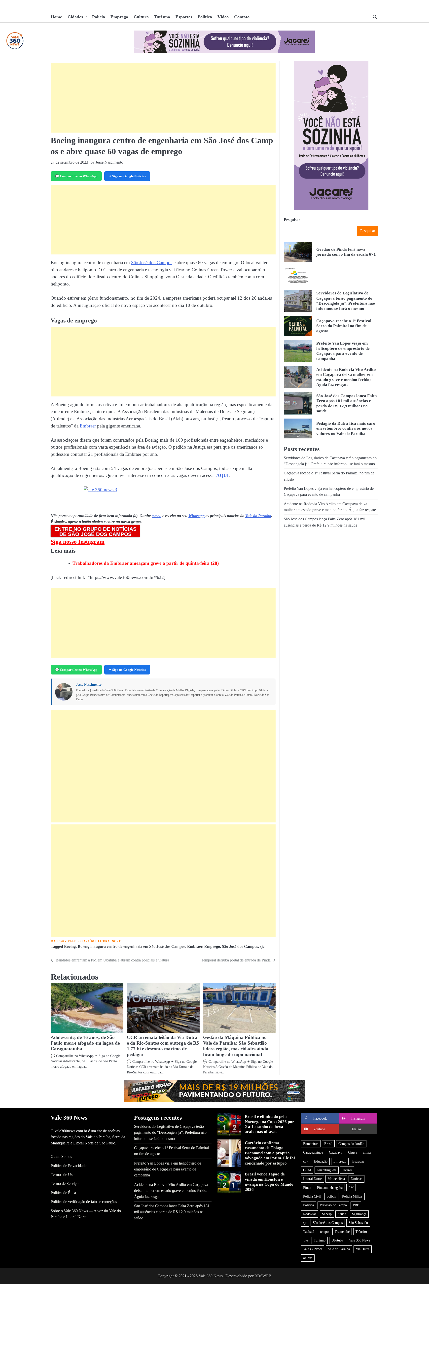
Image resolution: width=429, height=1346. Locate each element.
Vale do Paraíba (258, 516)
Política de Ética (63, 1193)
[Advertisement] (163, 98)
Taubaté (308, 1232)
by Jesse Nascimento (107, 162)
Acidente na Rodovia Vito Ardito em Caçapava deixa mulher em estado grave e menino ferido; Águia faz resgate (171, 1190)
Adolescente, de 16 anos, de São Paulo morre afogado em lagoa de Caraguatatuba (85, 1043)
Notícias (356, 1179)
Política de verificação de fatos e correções (84, 1202)
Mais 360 (57, 941)
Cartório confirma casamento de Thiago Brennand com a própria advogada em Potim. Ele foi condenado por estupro (270, 1153)
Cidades (75, 16)
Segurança (359, 1214)
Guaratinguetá (326, 1170)
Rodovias (309, 1214)
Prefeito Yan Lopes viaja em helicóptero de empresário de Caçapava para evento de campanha (167, 1169)
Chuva (352, 1152)
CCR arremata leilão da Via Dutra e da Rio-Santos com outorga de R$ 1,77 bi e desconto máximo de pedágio (163, 1046)
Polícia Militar (352, 1196)
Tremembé (342, 1232)
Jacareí (347, 1170)
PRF (356, 1205)
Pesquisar (292, 219)
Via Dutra (362, 1249)
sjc (262, 946)
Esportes (184, 16)
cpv (305, 1161)
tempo (156, 516)
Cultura (141, 16)
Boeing (70, 946)
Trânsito (361, 1232)
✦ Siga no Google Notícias (127, 176)
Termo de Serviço (64, 1183)
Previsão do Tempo (333, 1205)
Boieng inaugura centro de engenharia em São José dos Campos (131, 946)
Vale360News (312, 1249)
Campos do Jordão (351, 1144)
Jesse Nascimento (89, 684)
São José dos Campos (151, 262)
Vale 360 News (359, 1240)
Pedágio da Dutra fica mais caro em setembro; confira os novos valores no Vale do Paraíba (345, 428)
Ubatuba (337, 1240)
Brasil (328, 1144)
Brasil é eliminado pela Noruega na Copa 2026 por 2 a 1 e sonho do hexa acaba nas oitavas (269, 1124)
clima (367, 1152)
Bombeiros (310, 1144)
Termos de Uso (62, 1174)
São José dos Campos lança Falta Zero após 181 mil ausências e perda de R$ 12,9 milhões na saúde (346, 403)
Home (56, 16)
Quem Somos (61, 1156)
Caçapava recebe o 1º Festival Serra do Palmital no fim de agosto (343, 325)
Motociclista (336, 1179)
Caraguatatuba (313, 1152)
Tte (305, 1240)
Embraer (88, 425)
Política (205, 16)
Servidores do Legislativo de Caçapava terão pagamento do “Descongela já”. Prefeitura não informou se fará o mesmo (345, 301)
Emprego (119, 16)
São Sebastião (358, 1223)
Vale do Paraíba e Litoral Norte (95, 941)
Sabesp (327, 1214)
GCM (307, 1170)
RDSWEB (262, 1276)
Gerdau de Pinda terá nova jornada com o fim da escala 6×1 (346, 252)
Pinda (307, 1188)
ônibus (307, 1258)
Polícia (98, 16)
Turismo (162, 16)
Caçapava (335, 1152)
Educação (320, 1161)
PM (351, 1188)
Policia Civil (312, 1196)
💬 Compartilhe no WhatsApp (76, 176)
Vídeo (223, 16)
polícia (331, 1196)
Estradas (358, 1161)
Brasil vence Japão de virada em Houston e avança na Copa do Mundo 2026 (269, 1182)
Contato (242, 16)
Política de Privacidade (68, 1166)
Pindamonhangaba (330, 1188)
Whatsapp (196, 516)
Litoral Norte (312, 1179)
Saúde (342, 1214)
